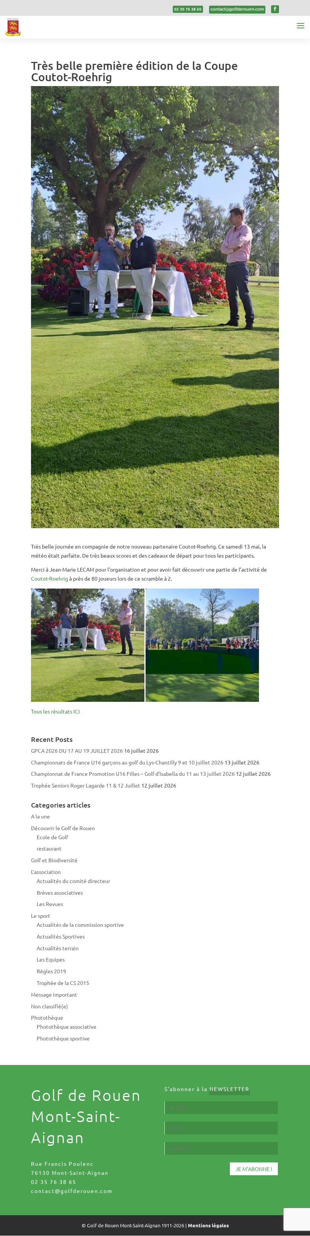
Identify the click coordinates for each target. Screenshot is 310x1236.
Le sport (253, 90)
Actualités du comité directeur (73, 880)
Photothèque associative (66, 1026)
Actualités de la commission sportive (115, 90)
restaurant (49, 848)
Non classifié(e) (49, 1006)
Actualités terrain (58, 948)
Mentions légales (208, 1225)
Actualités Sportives (185, 90)
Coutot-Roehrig (49, 578)
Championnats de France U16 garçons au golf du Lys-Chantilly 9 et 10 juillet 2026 (127, 762)
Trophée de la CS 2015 (63, 982)
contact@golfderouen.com (72, 1190)
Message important (54, 994)
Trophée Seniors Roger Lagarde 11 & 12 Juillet (85, 785)
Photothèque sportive (63, 1038)
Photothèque (47, 1017)
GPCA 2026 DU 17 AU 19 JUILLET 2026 (77, 750)
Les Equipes (51, 959)
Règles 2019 (51, 971)
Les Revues (50, 903)
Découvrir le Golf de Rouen (63, 828)
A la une (40, 816)
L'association (226, 90)
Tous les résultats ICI (55, 711)
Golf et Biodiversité (54, 860)
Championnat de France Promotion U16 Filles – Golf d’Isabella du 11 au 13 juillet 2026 (133, 773)
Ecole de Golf (52, 837)
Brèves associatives (60, 892)
